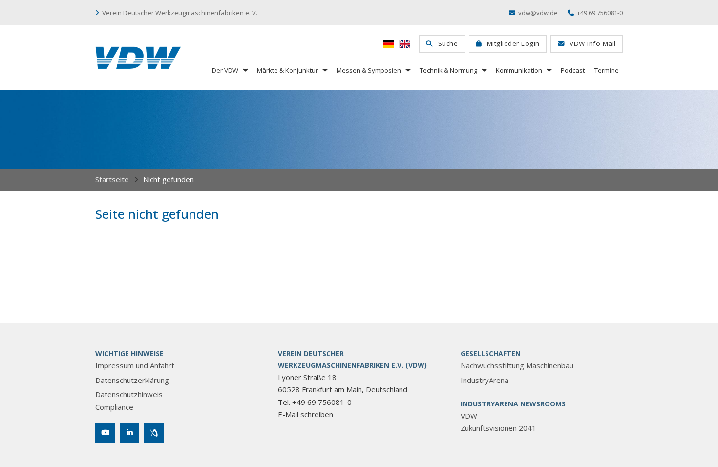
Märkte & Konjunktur (287, 70)
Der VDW (225, 70)
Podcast (573, 70)
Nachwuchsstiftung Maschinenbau (517, 365)
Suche (448, 43)
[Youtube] (105, 433)
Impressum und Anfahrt (134, 365)
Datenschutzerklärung (132, 380)
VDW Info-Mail (593, 43)
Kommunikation (519, 70)
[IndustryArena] (154, 433)
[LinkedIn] (129, 433)
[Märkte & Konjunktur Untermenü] (324, 70)
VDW (469, 416)
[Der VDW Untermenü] (244, 70)
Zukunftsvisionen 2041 (498, 428)
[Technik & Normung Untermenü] (483, 70)
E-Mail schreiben (305, 414)
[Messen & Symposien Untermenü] (407, 70)
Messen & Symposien (369, 70)
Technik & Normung (448, 70)
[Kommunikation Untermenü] (548, 70)
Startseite (112, 179)
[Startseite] (138, 57)
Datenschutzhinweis (129, 394)
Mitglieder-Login (513, 43)
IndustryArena (484, 380)
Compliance (114, 407)
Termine (606, 70)
